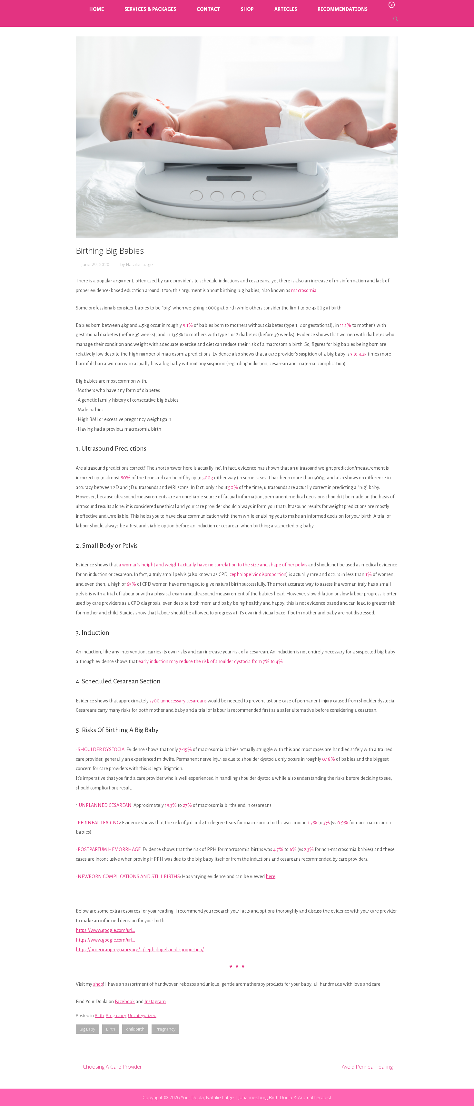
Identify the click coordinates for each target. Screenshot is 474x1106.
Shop (247, 9)
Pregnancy (116, 1015)
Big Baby (87, 1029)
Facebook (125, 1001)
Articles (285, 9)
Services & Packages (150, 9)
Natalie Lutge (139, 264)
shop (98, 984)
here (270, 876)
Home (96, 9)
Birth (99, 1015)
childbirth (135, 1029)
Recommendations (343, 9)
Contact (208, 9)
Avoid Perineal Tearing (367, 1066)
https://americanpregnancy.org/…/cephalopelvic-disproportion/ (140, 949)
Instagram (155, 1001)
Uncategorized (142, 1015)
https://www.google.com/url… (105, 930)
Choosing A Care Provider (112, 1066)
